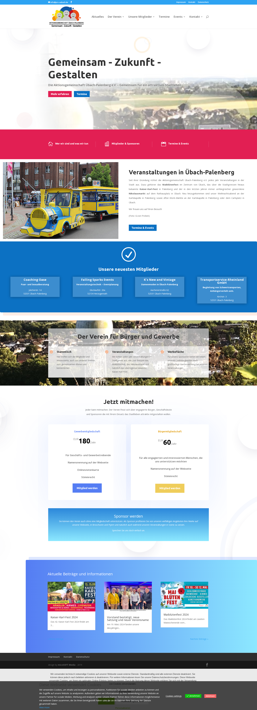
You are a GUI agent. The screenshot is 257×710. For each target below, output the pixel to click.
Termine (164, 17)
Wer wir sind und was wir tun (71, 143)
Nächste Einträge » (199, 639)
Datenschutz (203, 2)
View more (44, 707)
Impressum (181, 2)
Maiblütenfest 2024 (176, 614)
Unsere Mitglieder (140, 17)
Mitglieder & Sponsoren (125, 143)
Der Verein (114, 17)
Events (178, 17)
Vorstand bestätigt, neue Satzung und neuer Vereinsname (128, 618)
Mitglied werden (87, 488)
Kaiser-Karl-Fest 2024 (64, 617)
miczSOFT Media (66, 664)
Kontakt (191, 2)
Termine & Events (178, 143)
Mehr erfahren (60, 93)
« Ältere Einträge (56, 639)
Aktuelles (98, 17)
